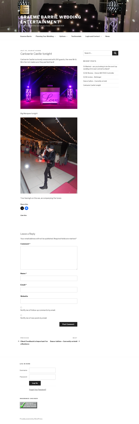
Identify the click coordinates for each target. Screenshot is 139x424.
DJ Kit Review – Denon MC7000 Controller (98, 73)
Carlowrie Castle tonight (92, 85)
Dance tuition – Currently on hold (95, 81)
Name (23, 273)
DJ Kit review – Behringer (92, 77)
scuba (38, 50)
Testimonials (76, 36)
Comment (25, 244)
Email (23, 285)
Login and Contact (92, 36)
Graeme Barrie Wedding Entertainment (50, 19)
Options (62, 36)
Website (24, 296)
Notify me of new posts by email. (33, 318)
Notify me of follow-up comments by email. (37, 310)
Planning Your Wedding (45, 36)
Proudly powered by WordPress (31, 419)
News (107, 36)
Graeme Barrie (26, 36)
